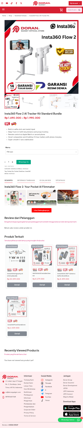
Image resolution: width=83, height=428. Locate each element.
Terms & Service (30, 416)
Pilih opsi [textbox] (10, 152)
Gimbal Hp (10, 171)
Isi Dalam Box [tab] (45, 180)
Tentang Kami (29, 380)
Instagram (49, 380)
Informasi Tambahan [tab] (26, 180)
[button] (75, 24)
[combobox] (41, 152)
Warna (7, 147)
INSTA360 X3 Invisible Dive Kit (41, 275)
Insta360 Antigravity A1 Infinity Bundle (15, 275)
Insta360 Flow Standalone (16, 325)
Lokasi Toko (28, 386)
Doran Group (67, 380)
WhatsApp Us (24, 162)
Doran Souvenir (68, 383)
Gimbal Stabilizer (19, 171)
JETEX (65, 388)
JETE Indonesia (68, 391)
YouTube (48, 397)
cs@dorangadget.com (13, 392)
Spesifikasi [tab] (60, 180)
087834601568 (10, 397)
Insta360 (25, 169)
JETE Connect (68, 394)
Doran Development (70, 385)
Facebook (48, 386)
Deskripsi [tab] (9, 180)
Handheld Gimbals (16, 169)
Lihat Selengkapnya (41, 210)
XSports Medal (68, 397)
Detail (17, 285)
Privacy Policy (29, 413)
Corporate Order (29, 410)
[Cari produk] (79, 10)
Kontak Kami (28, 383)
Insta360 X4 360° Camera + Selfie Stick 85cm (66, 275)
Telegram (48, 393)
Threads (48, 383)
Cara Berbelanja (29, 389)
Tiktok (47, 400)
